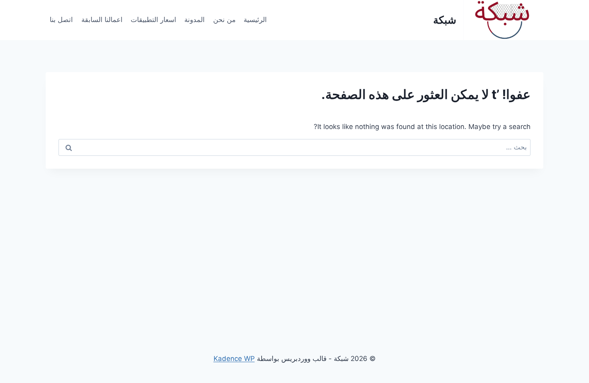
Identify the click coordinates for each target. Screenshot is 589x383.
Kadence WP (234, 359)
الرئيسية (255, 20)
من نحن (224, 20)
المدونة (194, 20)
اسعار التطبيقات (153, 20)
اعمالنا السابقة (102, 20)
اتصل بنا (61, 20)
